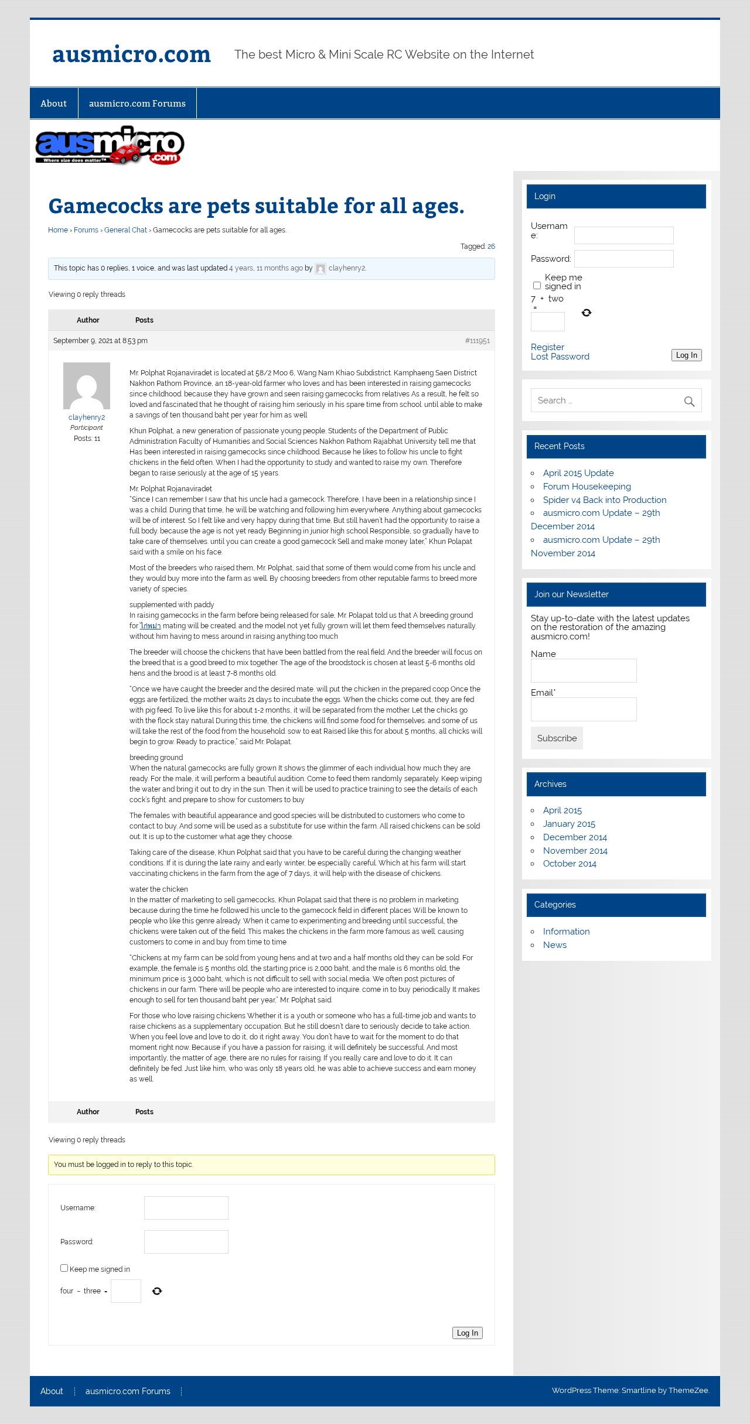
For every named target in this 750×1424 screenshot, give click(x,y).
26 (491, 246)
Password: (76, 1242)
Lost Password (560, 356)
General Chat (125, 230)
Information (566, 931)
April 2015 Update (578, 473)
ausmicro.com (131, 53)
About (53, 103)
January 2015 (569, 824)
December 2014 (575, 837)
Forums (86, 230)
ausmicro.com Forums (137, 103)
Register (547, 347)
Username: (78, 1208)
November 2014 (575, 851)
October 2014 (569, 863)
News (555, 945)
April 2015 (562, 810)
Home (58, 230)
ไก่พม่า (150, 626)
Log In (467, 1333)
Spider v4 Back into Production (605, 500)
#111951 (477, 341)
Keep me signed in (100, 1269)
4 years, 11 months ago (266, 268)
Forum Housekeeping (587, 486)
